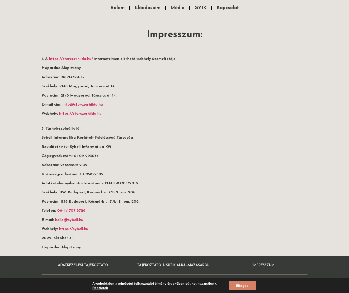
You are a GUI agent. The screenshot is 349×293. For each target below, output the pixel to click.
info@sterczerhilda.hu (82, 105)
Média (177, 7)
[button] (83, 265)
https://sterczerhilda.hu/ (71, 59)
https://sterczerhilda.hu (80, 114)
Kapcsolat (228, 7)
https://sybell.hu (73, 229)
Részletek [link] (100, 288)
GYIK (200, 7)
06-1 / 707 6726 (71, 211)
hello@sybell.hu (69, 220)
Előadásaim (147, 7)
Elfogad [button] (242, 286)
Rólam (117, 7)
